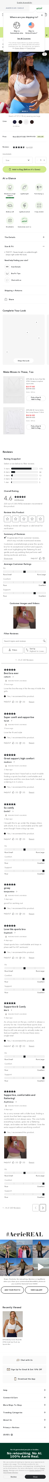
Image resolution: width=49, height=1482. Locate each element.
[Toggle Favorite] (21, 379)
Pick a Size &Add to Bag (36, 398)
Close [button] (35, 1477)
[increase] (44, 160)
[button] (17, 28)
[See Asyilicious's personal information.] (16, 1102)
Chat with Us (27, 1360)
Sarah (6, 720)
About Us (7, 1420)
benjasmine (9, 891)
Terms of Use (31, 48)
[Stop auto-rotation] (46, 35)
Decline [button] (14, 1477)
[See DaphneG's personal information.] (15, 933)
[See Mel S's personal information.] (11, 1010)
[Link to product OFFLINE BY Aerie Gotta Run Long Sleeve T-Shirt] (14, 420)
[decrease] (37, 160)
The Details (10, 237)
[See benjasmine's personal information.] (17, 892)
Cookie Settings (35, 1470)
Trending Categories (12, 1412)
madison (8, 762)
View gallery (36, 1290)
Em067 (7, 811)
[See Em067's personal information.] (13, 811)
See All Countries (24, 38)
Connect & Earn (10, 1397)
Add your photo (12, 1290)
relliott (7, 676)
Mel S (6, 1010)
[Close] (42, 15)
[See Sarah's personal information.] (11, 721)
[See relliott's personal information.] (13, 677)
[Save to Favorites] (44, 54)
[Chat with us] (7, 280)
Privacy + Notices (11, 1427)
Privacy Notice (19, 48)
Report (31, 701)
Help (5, 1390)
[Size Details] (7, 266)
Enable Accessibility (24, 2)
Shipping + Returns (13, 290)
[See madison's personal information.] (14, 762)
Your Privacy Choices (10, 1472)
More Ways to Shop (12, 1405)
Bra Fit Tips (16, 273)
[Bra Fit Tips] (7, 273)
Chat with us (16, 280)
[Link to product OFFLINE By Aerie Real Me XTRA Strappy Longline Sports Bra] (14, 389)
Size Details (7, 154)
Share (11, 299)
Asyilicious (9, 1101)
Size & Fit (9, 246)
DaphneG (8, 932)
